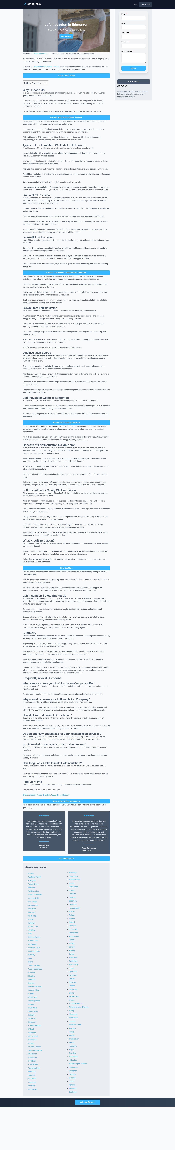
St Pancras (32, 944)
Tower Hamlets (34, 965)
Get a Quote (66, 36)
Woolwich (32, 1079)
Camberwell (33, 1064)
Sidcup (71, 993)
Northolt (72, 986)
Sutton (71, 1081)
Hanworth (73, 1088)
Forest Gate (33, 926)
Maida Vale (32, 997)
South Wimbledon (76, 1004)
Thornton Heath (75, 1025)
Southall (72, 1021)
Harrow (72, 919)
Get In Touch (133, 82)
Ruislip (71, 1032)
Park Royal (73, 887)
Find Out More (66, 568)
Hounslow (73, 1046)
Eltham (71, 940)
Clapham (72, 897)
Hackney (31, 912)
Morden (72, 1035)
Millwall (31, 1029)
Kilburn (31, 994)
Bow (30, 934)
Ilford (30, 958)
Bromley (31, 955)
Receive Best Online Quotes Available (66, 118)
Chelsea (31, 1075)
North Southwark (35, 987)
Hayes (71, 1050)
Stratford (31, 930)
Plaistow (31, 972)
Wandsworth (74, 936)
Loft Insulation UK (40, 54)
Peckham (32, 1061)
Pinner (71, 968)
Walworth (32, 1033)
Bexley (71, 1011)
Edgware (31, 1015)
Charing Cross (34, 1001)
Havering (32, 1072)
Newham (31, 980)
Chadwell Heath (34, 1026)
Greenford (73, 975)
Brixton (71, 890)
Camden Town (34, 948)
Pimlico (31, 1043)
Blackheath (32, 1089)
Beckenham (73, 996)
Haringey (66, 795)
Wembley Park (34, 1068)
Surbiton (72, 1078)
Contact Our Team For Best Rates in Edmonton (66, 273)
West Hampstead (35, 969)
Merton (71, 1000)
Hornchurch (73, 933)
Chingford (46, 795)
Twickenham (74, 1039)
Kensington (32, 1057)
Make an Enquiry (87, 1102)
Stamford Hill (33, 898)
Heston (72, 1042)
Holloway (32, 909)
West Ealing (73, 965)
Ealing (71, 954)
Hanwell (72, 979)
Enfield (25, 795)
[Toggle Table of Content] (44, 83)
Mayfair (31, 1004)
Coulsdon (72, 1092)
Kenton (72, 883)
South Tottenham (35, 895)
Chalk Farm (33, 941)
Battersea (72, 901)
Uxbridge (72, 1074)
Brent (30, 962)
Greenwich (32, 1054)
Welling (72, 950)
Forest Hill (73, 929)
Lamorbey (73, 989)
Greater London (34, 1047)
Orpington (73, 1071)
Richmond (73, 1014)
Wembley (72, 873)
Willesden (32, 1018)
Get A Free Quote (66, 859)
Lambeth (72, 894)
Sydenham (73, 961)
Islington (31, 923)
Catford (72, 922)
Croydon (72, 1053)
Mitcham (72, 1028)
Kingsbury (32, 1022)
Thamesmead (74, 880)
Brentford (72, 982)
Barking (31, 983)
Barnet (31, 919)
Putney (71, 943)
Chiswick (72, 926)
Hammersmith (74, 908)
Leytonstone (33, 905)
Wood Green (56, 795)
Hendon (31, 976)
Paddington (32, 1008)
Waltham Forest (35, 795)
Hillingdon (73, 1060)
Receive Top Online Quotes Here (66, 423)
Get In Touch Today (66, 76)
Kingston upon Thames (78, 1064)
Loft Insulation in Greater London (46, 67)
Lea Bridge (32, 902)
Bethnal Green (34, 937)
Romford (31, 1086)
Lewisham (73, 904)
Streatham (73, 958)
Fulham (72, 912)
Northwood (73, 1018)
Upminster (73, 972)
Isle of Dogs (33, 1036)
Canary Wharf (33, 990)
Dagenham (73, 876)
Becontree (32, 1040)
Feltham (72, 1085)
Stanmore (32, 1082)
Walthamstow (33, 891)
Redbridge (32, 916)
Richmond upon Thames (78, 1007)
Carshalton (73, 1067)
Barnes (72, 947)
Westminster (33, 1011)
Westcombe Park (35, 1050)
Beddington (73, 1057)
